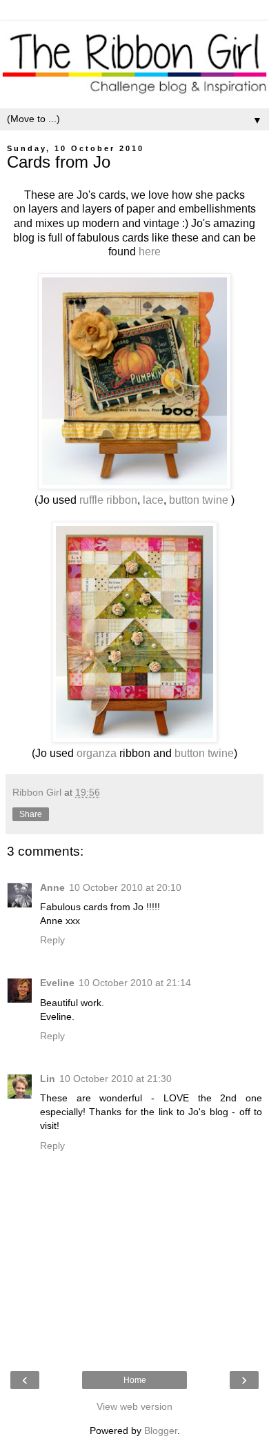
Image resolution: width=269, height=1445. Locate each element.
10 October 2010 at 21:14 (135, 982)
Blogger (160, 1430)
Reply (52, 939)
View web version (134, 1406)
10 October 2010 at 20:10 (125, 887)
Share (30, 814)
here (150, 251)
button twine (198, 500)
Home (134, 1380)
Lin (47, 1078)
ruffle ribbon (108, 500)
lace (153, 500)
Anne (52, 887)
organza (97, 753)
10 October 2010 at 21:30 (115, 1078)
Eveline (57, 982)
